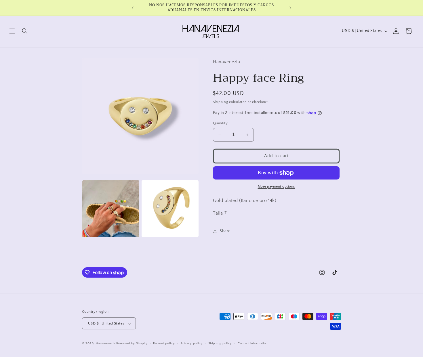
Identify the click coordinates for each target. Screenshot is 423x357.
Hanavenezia (105, 343)
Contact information (253, 343)
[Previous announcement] (132, 7)
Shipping (220, 102)
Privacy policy (191, 343)
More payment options (276, 186)
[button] (12, 31)
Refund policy (164, 343)
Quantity (220, 123)
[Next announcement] (290, 7)
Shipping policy (220, 343)
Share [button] (225, 231)
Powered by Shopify (132, 343)
